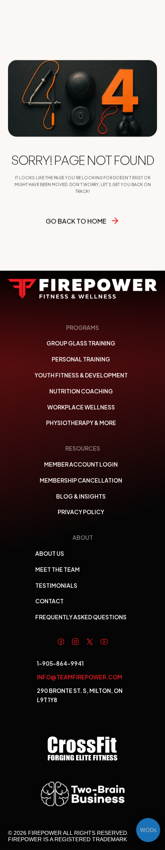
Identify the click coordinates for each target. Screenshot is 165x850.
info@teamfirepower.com (79, 676)
